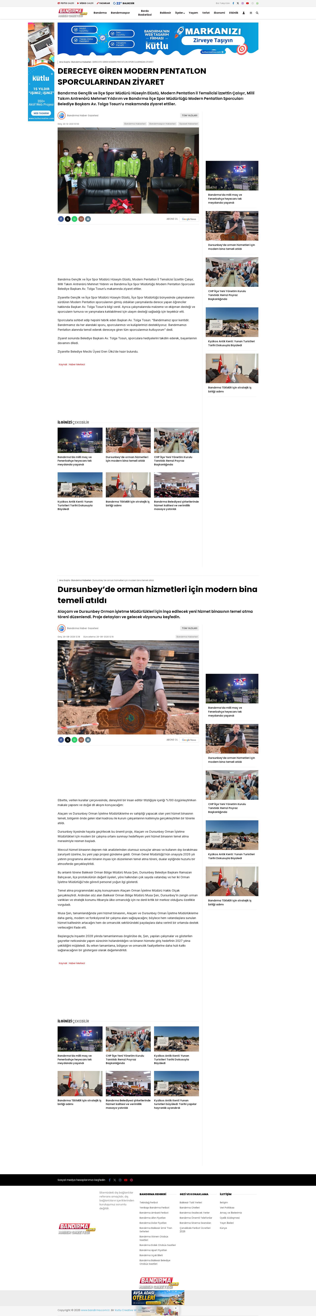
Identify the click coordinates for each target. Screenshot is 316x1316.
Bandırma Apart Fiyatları (153, 1250)
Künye (223, 1228)
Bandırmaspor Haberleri (162, 123)
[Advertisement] (275, 72)
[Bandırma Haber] (73, 16)
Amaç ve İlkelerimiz (231, 1212)
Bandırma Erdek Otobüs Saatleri (158, 1245)
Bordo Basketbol (145, 12)
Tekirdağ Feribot (149, 1202)
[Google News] (189, 219)
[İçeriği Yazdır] (88, 219)
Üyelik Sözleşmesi (230, 1217)
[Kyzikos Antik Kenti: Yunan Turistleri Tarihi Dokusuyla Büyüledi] (80, 485)
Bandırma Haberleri (135, 123)
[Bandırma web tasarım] (41, 120)
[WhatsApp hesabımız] (257, 3)
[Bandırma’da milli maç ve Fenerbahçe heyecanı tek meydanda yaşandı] (80, 440)
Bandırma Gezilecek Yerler (195, 1212)
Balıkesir (165, 12)
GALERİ (67, 3)
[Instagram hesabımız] (243, 3)
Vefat (206, 12)
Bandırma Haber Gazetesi (82, 115)
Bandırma (100, 12)
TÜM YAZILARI (189, 115)
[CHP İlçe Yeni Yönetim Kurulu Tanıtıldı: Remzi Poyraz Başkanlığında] (176, 440)
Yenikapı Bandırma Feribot (154, 1207)
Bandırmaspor (120, 12)
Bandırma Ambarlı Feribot (154, 1212)
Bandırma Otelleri (190, 1207)
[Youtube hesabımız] (247, 3)
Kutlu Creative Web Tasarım (133, 1310)
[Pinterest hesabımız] (252, 3)
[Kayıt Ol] (244, 13)
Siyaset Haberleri (188, 123)
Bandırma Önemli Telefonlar (196, 1217)
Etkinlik (233, 12)
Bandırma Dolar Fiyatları (153, 1223)
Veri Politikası (227, 1207)
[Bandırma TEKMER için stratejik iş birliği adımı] (128, 485)
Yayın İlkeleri (227, 1223)
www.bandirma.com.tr (95, 1310)
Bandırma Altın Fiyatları (153, 1217)
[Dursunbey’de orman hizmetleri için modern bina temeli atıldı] (128, 440)
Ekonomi (219, 12)
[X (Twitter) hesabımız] (238, 3)
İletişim (224, 1202)
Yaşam (193, 12)
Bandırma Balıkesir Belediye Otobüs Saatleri (155, 1262)
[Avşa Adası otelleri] (158, 1298)
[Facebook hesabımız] (233, 3)
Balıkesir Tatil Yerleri (191, 1202)
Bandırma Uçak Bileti (151, 1255)
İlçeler (179, 12)
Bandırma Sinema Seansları (195, 1223)
